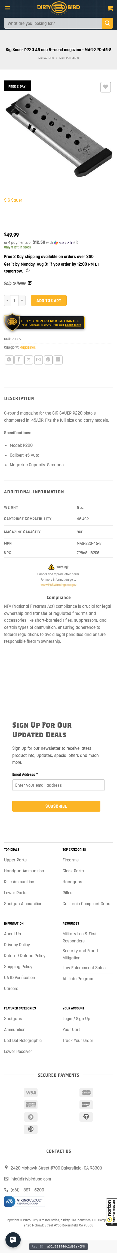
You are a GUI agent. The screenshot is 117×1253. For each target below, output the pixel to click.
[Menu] (7, 8)
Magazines (46, 58)
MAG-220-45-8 (69, 58)
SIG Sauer (13, 200)
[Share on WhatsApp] (9, 359)
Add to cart (48, 300)
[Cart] (110, 8)
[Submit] (107, 23)
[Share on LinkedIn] (58, 359)
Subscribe (56, 806)
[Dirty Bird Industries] (58, 8)
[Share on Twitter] (28, 359)
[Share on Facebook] (18, 359)
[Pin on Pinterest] (48, 359)
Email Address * (25, 774)
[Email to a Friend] (38, 359)
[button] (111, 1212)
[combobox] (53, 23)
